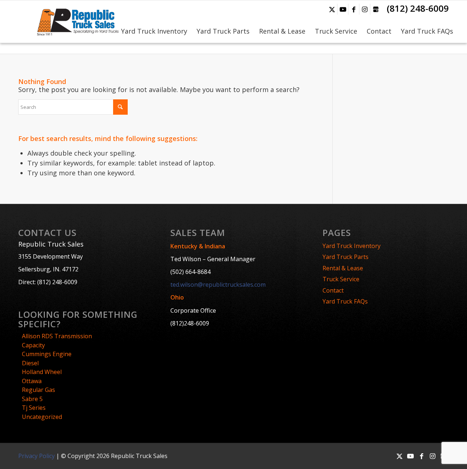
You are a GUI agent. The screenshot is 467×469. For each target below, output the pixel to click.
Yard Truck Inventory (352, 246)
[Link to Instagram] (364, 9)
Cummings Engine (47, 354)
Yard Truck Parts (345, 257)
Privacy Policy (36, 456)
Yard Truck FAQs (345, 301)
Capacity (33, 345)
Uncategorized (42, 417)
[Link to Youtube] (342, 9)
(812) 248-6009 (418, 8)
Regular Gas (38, 390)
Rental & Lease (343, 268)
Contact (333, 290)
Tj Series (34, 408)
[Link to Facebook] (353, 9)
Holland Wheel (42, 372)
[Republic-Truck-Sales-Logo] (77, 21)
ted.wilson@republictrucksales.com (218, 285)
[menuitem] (154, 21)
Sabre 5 (32, 399)
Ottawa (32, 381)
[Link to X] (332, 9)
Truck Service (341, 279)
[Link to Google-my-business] (375, 9)
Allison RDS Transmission (57, 336)
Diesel (30, 363)
